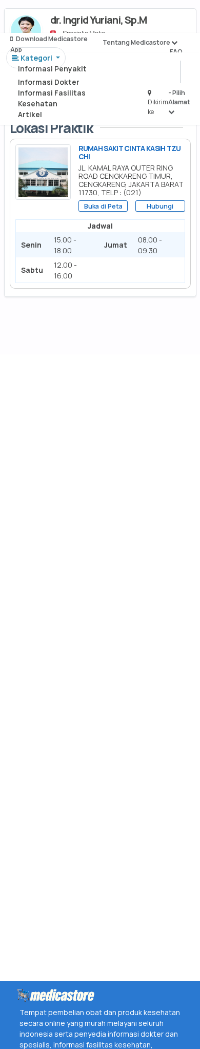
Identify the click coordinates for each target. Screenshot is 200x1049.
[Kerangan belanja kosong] (32, 18)
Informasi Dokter (48, 82)
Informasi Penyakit (52, 68)
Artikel (30, 114)
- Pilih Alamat (179, 97)
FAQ (176, 51)
